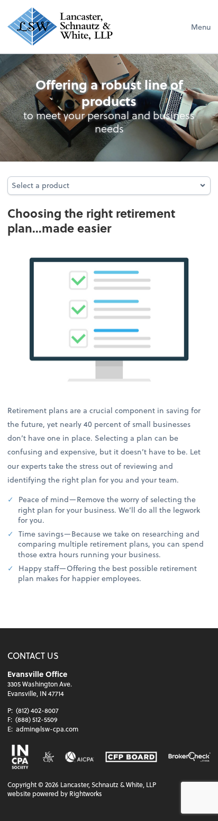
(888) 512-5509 (36, 719)
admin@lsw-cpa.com (47, 729)
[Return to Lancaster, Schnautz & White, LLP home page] (60, 26)
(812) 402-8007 (37, 710)
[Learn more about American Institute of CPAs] (79, 757)
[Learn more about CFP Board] (131, 757)
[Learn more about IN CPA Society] (19, 757)
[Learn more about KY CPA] (48, 757)
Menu (201, 26)
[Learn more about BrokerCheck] (189, 757)
